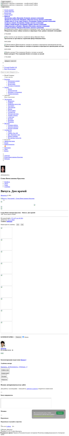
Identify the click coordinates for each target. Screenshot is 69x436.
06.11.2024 (11, 220)
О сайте (13, 431)
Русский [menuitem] (6, 67)
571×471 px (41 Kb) (17, 218)
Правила (16, 433)
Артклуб (9, 96)
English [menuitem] (12, 67)
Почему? (23, 360)
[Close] (18, 72)
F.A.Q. (8, 431)
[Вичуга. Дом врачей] (17, 198)
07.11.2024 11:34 (6, 350)
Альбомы (7, 186)
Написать (18, 337)
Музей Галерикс (9, 76)
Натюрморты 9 (15, 367)
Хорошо (60, 413)
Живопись (4, 195)
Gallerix (8, 426)
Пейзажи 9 (23, 367)
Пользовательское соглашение (28, 433)
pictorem (3, 348)
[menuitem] (15, 67)
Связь (6, 185)
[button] (9, 10)
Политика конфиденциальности (48, 433)
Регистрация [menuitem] (11, 69)
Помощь (3, 431)
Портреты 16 (5, 367)
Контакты (19, 431)
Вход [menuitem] (5, 69)
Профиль (7, 182)
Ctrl (18, 224)
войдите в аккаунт (32, 388)
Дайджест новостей (10, 61)
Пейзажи (9, 221)
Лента (6, 183)
